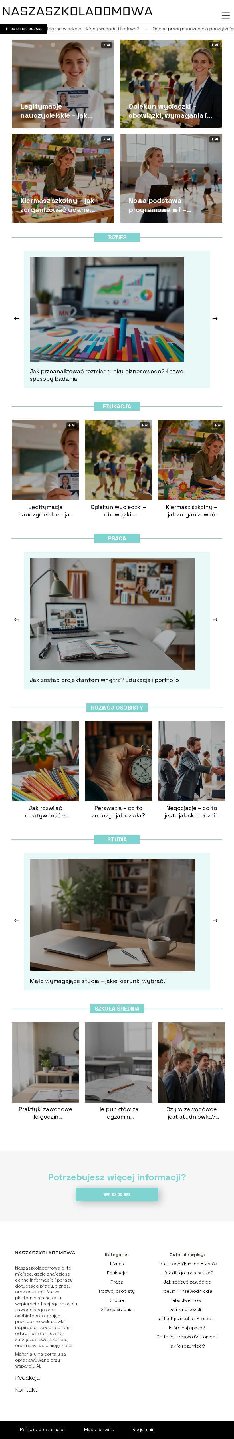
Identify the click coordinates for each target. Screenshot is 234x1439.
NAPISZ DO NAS (117, 1194)
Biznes (117, 237)
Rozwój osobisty (117, 707)
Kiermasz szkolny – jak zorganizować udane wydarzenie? (57, 205)
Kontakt (26, 1389)
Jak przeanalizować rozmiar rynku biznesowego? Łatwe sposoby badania (106, 375)
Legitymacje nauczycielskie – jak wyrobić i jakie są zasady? (63, 110)
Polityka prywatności (43, 1429)
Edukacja (117, 406)
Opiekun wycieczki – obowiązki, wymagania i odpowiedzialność (167, 110)
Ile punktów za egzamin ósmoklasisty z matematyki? (118, 1112)
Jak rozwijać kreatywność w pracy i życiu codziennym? (45, 811)
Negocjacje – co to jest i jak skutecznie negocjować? (192, 811)
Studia (117, 839)
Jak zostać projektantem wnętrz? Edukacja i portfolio (104, 680)
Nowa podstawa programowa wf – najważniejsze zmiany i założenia (166, 205)
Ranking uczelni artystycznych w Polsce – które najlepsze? (187, 1318)
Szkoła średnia (117, 1008)
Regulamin (143, 1429)
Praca (117, 538)
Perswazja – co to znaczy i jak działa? (118, 811)
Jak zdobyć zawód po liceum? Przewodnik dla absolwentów (187, 1291)
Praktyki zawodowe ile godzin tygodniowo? (45, 1112)
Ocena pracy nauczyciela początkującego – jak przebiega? (151, 29)
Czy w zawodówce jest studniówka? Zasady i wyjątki (191, 1112)
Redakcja (27, 1377)
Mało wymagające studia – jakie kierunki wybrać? (98, 981)
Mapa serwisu (99, 1429)
